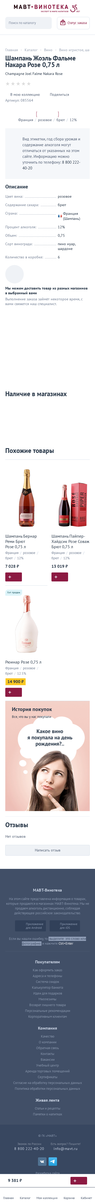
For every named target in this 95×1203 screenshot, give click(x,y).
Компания (47, 1028)
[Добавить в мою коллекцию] (41, 466)
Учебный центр (47, 1065)
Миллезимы (47, 999)
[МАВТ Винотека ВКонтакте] (42, 1161)
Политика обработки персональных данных (47, 1089)
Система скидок (47, 982)
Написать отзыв (47, 850)
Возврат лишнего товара (47, 1005)
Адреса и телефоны (47, 976)
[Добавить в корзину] (13, 576)
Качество (47, 1036)
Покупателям (47, 962)
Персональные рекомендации (47, 1011)
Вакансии (48, 1060)
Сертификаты (48, 1077)
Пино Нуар (66, 244)
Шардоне (65, 249)
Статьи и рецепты (47, 1108)
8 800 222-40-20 (29, 1149)
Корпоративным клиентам (47, 1017)
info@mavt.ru (66, 1149)
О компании (47, 1042)
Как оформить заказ (47, 970)
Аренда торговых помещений (47, 1071)
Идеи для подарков (47, 993)
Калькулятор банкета (47, 988)
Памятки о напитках (47, 1114)
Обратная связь (47, 1048)
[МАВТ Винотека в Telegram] (53, 1161)
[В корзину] (78, 1181)
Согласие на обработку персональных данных (47, 1083)
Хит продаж (13, 592)
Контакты (47, 1054)
